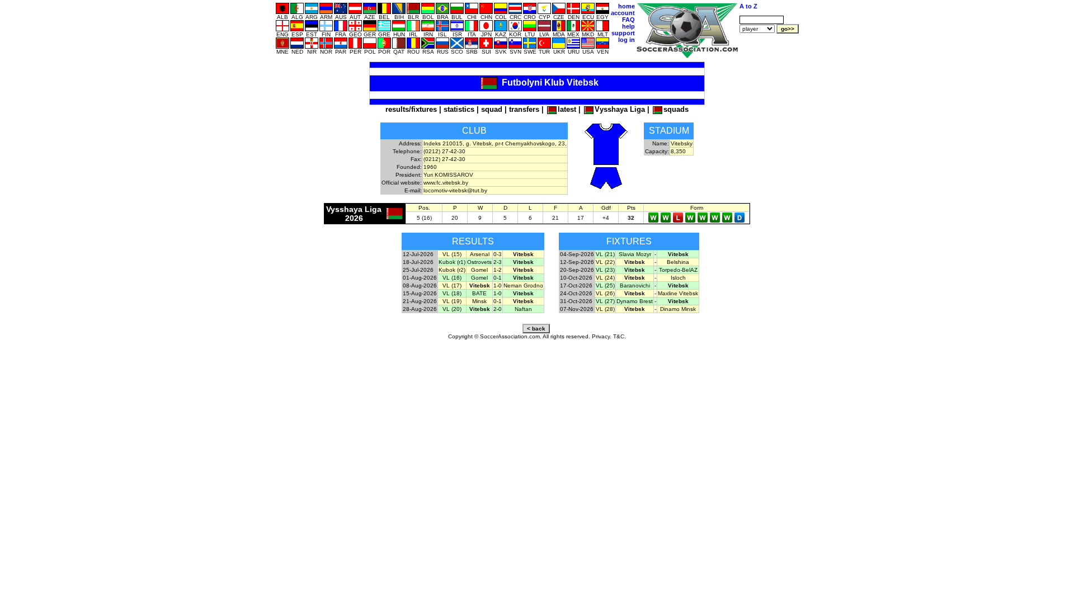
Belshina (678, 262)
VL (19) (451, 301)
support (623, 33)
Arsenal (479, 254)
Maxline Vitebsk (678, 293)
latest (567, 109)
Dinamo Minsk (678, 309)
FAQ (628, 19)
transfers (524, 109)
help (628, 26)
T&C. (619, 336)
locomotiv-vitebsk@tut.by (455, 190)
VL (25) (605, 285)
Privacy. (601, 336)
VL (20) (451, 309)
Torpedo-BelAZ (678, 270)
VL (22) (605, 262)
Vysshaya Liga (620, 109)
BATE (479, 293)
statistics (459, 109)
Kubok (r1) (452, 262)
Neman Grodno (523, 285)
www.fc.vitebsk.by (445, 183)
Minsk (479, 301)
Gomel (479, 270)
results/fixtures (411, 109)
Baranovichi (635, 285)
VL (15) (451, 254)
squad (491, 109)
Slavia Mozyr (635, 254)
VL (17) (451, 285)
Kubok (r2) (452, 270)
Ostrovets (479, 262)
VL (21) (605, 254)
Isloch (678, 278)
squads (676, 109)
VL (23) (605, 270)
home (626, 6)
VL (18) (451, 293)
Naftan (523, 309)
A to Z (748, 6)
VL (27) (605, 301)
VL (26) (605, 293)
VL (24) (605, 278)
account (623, 13)
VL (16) (451, 278)
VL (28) (605, 309)
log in (626, 39)
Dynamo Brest (634, 301)
